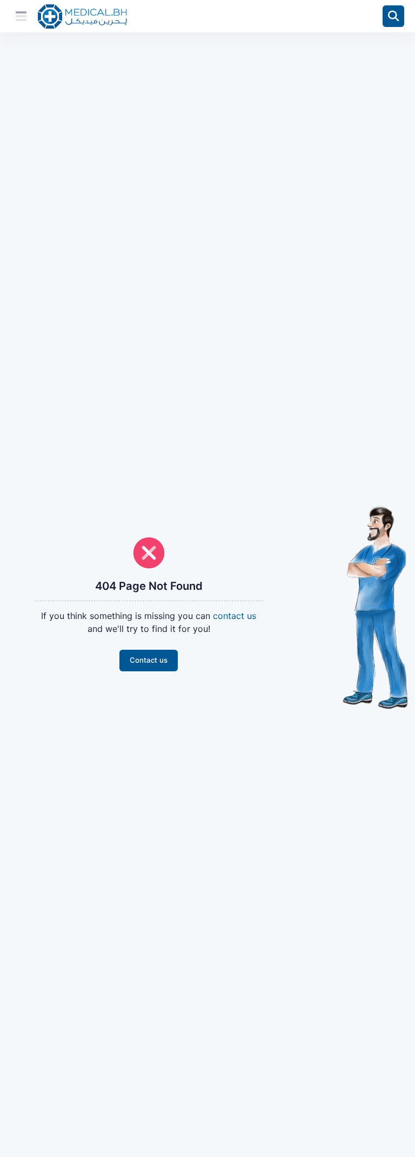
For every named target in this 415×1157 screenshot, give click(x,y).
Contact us (149, 660)
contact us (234, 615)
